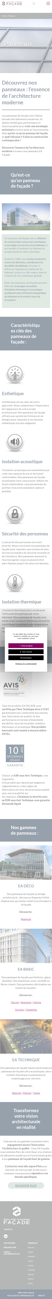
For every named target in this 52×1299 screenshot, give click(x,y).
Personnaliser (26, 658)
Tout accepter (27, 646)
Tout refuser (26, 652)
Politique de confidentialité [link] (26, 664)
